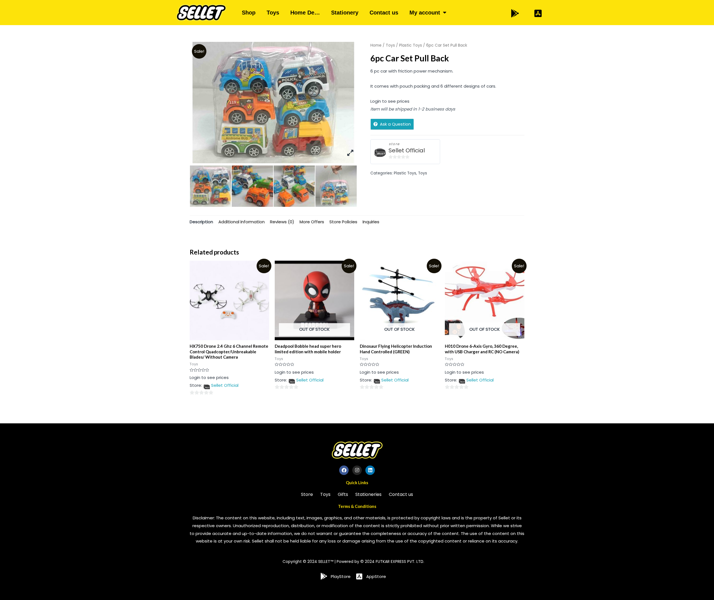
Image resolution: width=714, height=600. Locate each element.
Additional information (241, 222)
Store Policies (343, 222)
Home (376, 45)
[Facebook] (344, 470)
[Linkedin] (370, 470)
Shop (248, 12)
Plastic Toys (410, 45)
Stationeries (368, 494)
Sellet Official (407, 150)
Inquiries (371, 222)
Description (201, 222)
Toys (273, 12)
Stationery (344, 12)
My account (424, 12)
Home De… (305, 12)
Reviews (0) (282, 222)
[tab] (201, 222)
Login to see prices (389, 101)
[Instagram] (357, 470)
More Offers (312, 222)
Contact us (384, 12)
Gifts (343, 494)
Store (307, 494)
